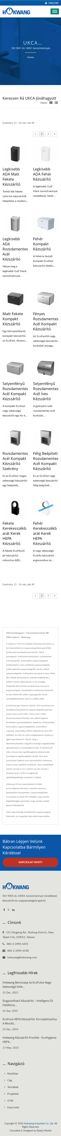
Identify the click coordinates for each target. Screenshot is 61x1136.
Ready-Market (44, 1131)
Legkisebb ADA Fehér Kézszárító (42, 174)
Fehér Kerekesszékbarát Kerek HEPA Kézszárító (45, 533)
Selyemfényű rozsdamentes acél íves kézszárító (45, 391)
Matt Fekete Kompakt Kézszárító (13, 318)
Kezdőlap (12, 1073)
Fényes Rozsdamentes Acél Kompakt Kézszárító (45, 321)
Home (30, 57)
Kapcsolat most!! (30, 862)
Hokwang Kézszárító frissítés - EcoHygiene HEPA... (29, 1040)
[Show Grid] (51, 103)
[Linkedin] (13, 910)
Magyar (53, 3)
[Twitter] (8, 910)
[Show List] (56, 103)
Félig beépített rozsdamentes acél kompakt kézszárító (45, 461)
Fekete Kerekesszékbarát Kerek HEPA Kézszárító (14, 533)
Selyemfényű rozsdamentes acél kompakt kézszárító (15, 391)
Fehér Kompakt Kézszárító (42, 243)
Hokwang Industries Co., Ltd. (39, 1123)
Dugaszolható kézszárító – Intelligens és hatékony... (28, 1003)
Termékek (12, 1087)
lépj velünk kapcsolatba (39, 816)
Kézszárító (10, 816)
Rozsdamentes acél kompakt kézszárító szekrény (15, 461)
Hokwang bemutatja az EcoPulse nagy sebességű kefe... (27, 985)
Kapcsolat (13, 1107)
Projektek (13, 1094)
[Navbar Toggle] (54, 11)
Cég (9, 1080)
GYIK (10, 1100)
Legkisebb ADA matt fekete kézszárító (11, 176)
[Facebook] (4, 910)
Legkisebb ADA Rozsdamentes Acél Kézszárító (15, 249)
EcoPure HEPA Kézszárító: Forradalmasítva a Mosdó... (30, 1021)
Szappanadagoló (43, 812)
